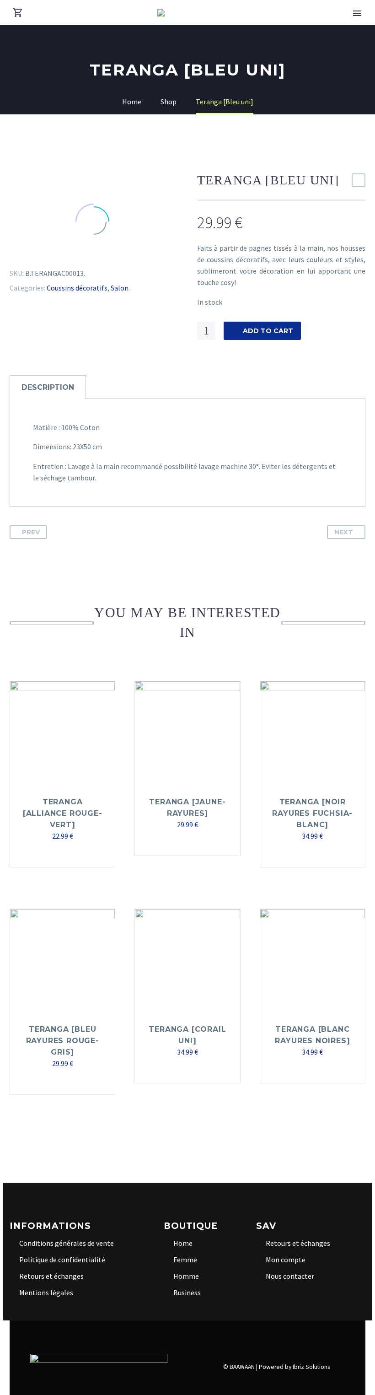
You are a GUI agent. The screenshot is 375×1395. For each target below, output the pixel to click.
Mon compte (285, 1259)
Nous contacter (290, 1276)
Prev (31, 532)
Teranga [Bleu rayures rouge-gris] (62, 1040)
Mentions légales (46, 1292)
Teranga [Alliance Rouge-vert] (62, 813)
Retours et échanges (51, 1276)
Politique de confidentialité (62, 1259)
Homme (186, 1276)
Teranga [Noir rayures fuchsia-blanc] (312, 813)
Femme (185, 1259)
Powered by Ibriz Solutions (294, 1367)
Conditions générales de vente (66, 1243)
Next (343, 532)
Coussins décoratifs (77, 287)
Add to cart (268, 331)
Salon (120, 287)
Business (187, 1292)
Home (183, 1243)
